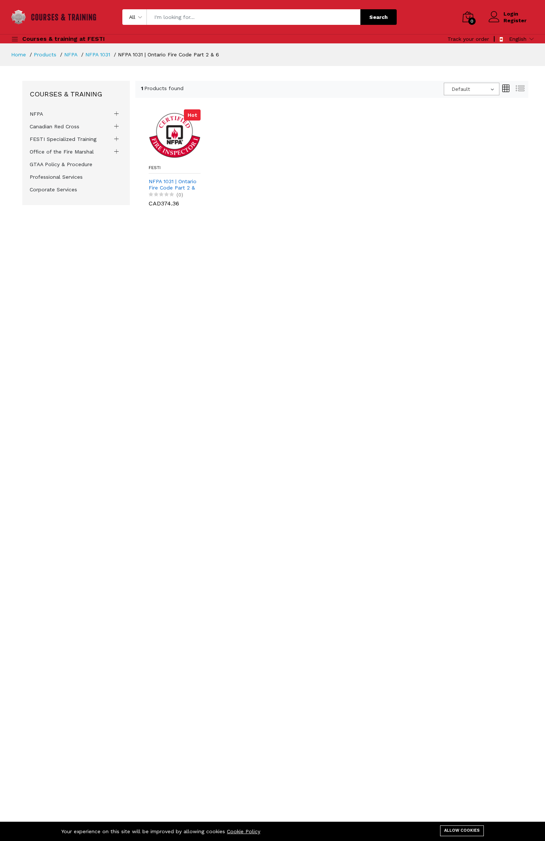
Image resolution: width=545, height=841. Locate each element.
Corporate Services (53, 189)
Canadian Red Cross (54, 126)
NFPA (70, 54)
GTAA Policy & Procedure (61, 164)
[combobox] (471, 89)
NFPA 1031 (97, 54)
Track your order (468, 39)
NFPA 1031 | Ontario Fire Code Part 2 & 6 (172, 184)
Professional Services (56, 177)
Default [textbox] (461, 89)
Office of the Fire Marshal (62, 152)
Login (510, 14)
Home (18, 54)
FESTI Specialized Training (63, 139)
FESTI (155, 167)
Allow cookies (462, 830)
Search (378, 17)
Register (514, 20)
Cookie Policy (243, 831)
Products (45, 54)
